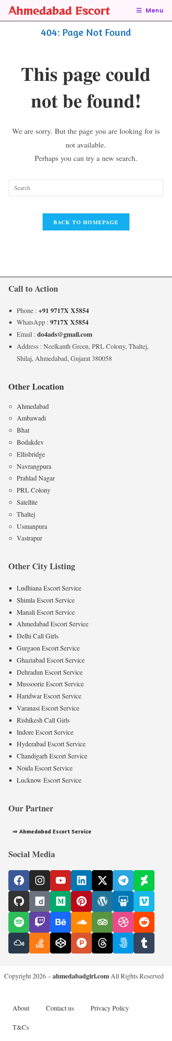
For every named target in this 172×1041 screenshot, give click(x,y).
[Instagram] (39, 880)
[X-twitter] (102, 880)
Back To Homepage (86, 222)
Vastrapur (29, 537)
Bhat (23, 429)
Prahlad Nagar (36, 477)
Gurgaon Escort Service (48, 647)
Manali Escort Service (46, 612)
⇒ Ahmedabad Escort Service (52, 831)
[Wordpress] (102, 901)
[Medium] (60, 901)
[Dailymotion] (39, 901)
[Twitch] (39, 922)
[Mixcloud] (18, 943)
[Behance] (60, 922)
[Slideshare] (123, 901)
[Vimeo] (144, 901)
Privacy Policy (110, 1007)
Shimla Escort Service (46, 600)
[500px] (123, 943)
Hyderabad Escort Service (51, 743)
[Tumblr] (144, 943)
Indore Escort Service (45, 732)
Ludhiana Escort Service (49, 587)
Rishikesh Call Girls (43, 720)
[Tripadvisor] (102, 922)
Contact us (60, 1007)
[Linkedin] (81, 880)
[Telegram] (123, 880)
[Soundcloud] (81, 922)
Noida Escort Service (45, 767)
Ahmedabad (33, 406)
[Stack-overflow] (39, 943)
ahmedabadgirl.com (81, 976)
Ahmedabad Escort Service (53, 623)
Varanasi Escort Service (48, 707)
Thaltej (26, 514)
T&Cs (21, 1027)
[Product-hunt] (81, 943)
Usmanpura (32, 526)
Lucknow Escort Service (49, 780)
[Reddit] (144, 922)
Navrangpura (34, 466)
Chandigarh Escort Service (52, 755)
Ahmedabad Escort (59, 10)
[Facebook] (18, 880)
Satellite (27, 502)
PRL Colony (34, 489)
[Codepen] (60, 943)
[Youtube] (60, 880)
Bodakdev (30, 442)
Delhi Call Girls (37, 635)
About (21, 1007)
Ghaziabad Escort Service (51, 660)
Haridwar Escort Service (49, 695)
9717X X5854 (69, 322)
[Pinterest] (81, 901)
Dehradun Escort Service (50, 672)
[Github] (18, 901)
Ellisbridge (31, 454)
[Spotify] (18, 922)
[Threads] (102, 943)
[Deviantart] (144, 880)
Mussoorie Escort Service (50, 683)
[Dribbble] (123, 922)
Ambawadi (31, 417)
